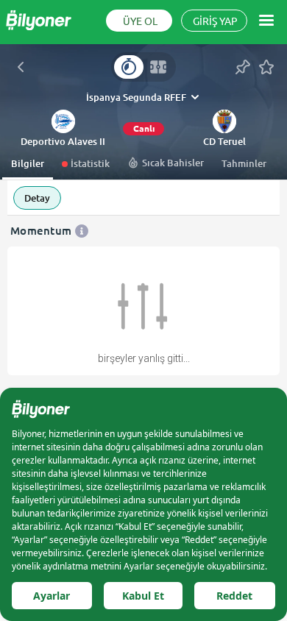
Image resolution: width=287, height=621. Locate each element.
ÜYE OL (140, 21)
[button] (63, 142)
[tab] (129, 67)
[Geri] (20, 67)
